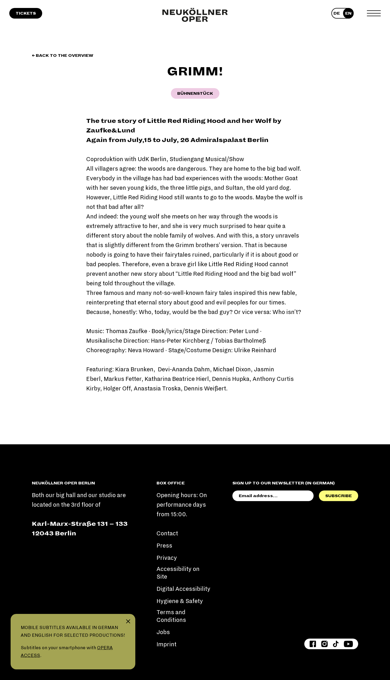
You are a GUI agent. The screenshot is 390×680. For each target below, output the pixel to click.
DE (336, 13)
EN (348, 13)
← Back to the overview (62, 55)
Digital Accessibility (183, 589)
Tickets (26, 13)
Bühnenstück (195, 93)
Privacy (167, 558)
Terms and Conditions (171, 616)
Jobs (163, 632)
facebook (313, 644)
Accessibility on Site (178, 573)
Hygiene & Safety (180, 601)
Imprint (166, 644)
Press (164, 546)
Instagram (324, 644)
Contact (167, 533)
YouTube (348, 644)
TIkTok (336, 644)
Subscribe (338, 496)
